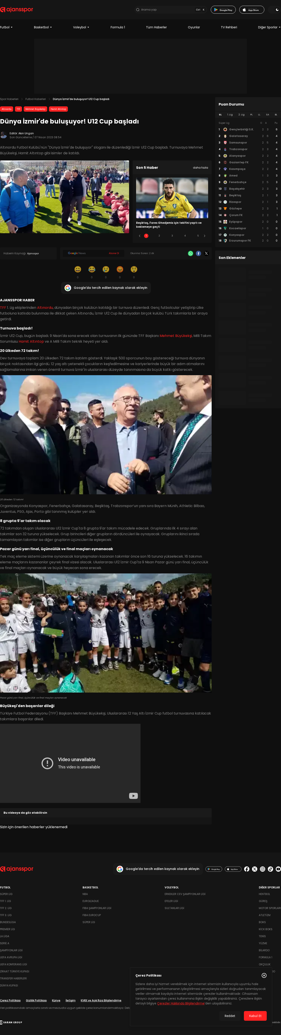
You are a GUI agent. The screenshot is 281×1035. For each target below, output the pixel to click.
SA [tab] (267, 114)
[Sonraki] (204, 236)
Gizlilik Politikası (36, 1000)
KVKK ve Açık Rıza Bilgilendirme (101, 1000)
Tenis (262, 936)
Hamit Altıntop (58, 109)
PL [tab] (251, 114)
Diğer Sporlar (267, 27)
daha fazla (200, 167)
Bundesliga (8, 922)
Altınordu (6, 109)
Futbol (4, 27)
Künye (56, 1000)
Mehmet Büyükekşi (35, 109)
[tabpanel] (248, 182)
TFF (18, 109)
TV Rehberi (229, 27)
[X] (206, 253)
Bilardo (264, 950)
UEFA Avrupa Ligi (11, 957)
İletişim (71, 1000)
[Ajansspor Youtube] (278, 869)
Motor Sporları (270, 908)
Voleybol (79, 27)
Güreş (263, 901)
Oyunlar (194, 27)
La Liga (4, 936)
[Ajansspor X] (254, 869)
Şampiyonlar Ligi (11, 950)
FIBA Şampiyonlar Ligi (97, 908)
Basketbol (41, 27)
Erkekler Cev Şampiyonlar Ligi (185, 894)
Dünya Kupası (9, 985)
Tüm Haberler (156, 27)
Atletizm (264, 915)
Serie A (4, 943)
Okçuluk (264, 964)
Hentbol (264, 894)
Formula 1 (118, 27)
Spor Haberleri (9, 99)
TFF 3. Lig (6, 915)
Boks (262, 922)
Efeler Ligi (171, 901)
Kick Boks (265, 929)
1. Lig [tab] (230, 114)
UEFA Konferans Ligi (13, 964)
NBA (85, 894)
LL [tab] (259, 114)
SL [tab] (220, 114)
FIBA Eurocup (92, 915)
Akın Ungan (26, 133)
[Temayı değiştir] (274, 10)
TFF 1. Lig (5, 901)
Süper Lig (6, 894)
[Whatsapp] (190, 253)
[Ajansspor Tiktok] (270, 869)
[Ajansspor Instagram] (262, 869)
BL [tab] (276, 114)
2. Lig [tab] (241, 114)
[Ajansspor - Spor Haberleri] (16, 9)
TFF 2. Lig (6, 908)
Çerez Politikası (10, 1000)
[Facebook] (198, 253)
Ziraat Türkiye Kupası (14, 971)
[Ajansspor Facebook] (246, 869)
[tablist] (248, 115)
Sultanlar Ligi (174, 908)
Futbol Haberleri (35, 99)
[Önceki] (139, 236)
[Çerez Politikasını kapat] (264, 975)
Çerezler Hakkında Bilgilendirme (181, 1003)
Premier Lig (7, 929)
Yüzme (263, 943)
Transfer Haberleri (13, 978)
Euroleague (91, 901)
